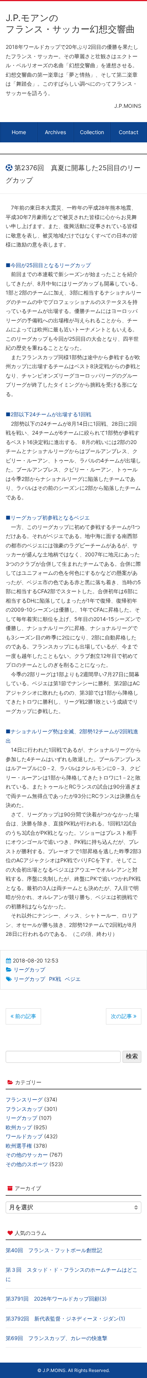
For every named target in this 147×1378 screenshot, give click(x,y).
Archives (55, 132)
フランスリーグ (24, 1099)
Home (19, 132)
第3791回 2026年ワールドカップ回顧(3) (56, 1298)
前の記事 (25, 1016)
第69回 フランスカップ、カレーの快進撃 (56, 1338)
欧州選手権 (19, 1145)
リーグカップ (29, 969)
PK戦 (55, 979)
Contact (128, 132)
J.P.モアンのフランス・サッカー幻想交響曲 (70, 23)
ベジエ (73, 979)
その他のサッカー (27, 1154)
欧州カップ (19, 1127)
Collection (92, 132)
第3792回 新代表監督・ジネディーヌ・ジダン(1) (65, 1318)
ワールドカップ (24, 1136)
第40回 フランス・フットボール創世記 (54, 1250)
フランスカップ (24, 1109)
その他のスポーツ (27, 1164)
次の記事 (122, 1016)
